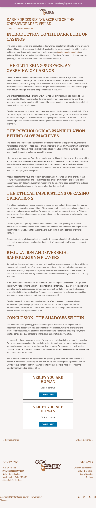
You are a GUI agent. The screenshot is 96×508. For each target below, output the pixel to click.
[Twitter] (95, 497)
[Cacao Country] (47, 12)
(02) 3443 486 (9, 468)
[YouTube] (79, 497)
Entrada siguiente (84, 440)
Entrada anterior (11, 440)
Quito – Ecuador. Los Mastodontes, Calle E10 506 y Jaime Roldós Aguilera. (15, 477)
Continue (48, 394)
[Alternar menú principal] (48, 20)
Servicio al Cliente (86, 471)
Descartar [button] (77, 3)
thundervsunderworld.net (68, 52)
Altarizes (4, 500)
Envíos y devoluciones (84, 468)
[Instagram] (84, 497)
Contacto (90, 477)
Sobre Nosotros (87, 474)
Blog (10, 28)
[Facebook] (89, 497)
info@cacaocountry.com (13, 471)
